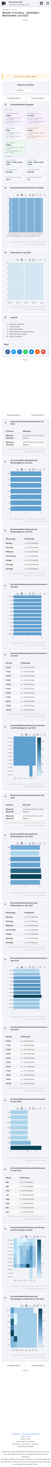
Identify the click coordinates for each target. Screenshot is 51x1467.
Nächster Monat (37, 98)
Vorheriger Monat (13, 98)
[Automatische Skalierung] (36, 194)
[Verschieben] (25, 194)
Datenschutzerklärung (30, 1434)
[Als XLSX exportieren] (44, 194)
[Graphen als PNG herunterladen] (17, 194)
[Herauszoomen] (33, 194)
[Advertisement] (25, 46)
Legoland (14, 9)
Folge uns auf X (25, 1436)
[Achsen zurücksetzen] (40, 194)
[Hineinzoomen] (30, 194)
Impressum (16, 1434)
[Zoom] (22, 194)
